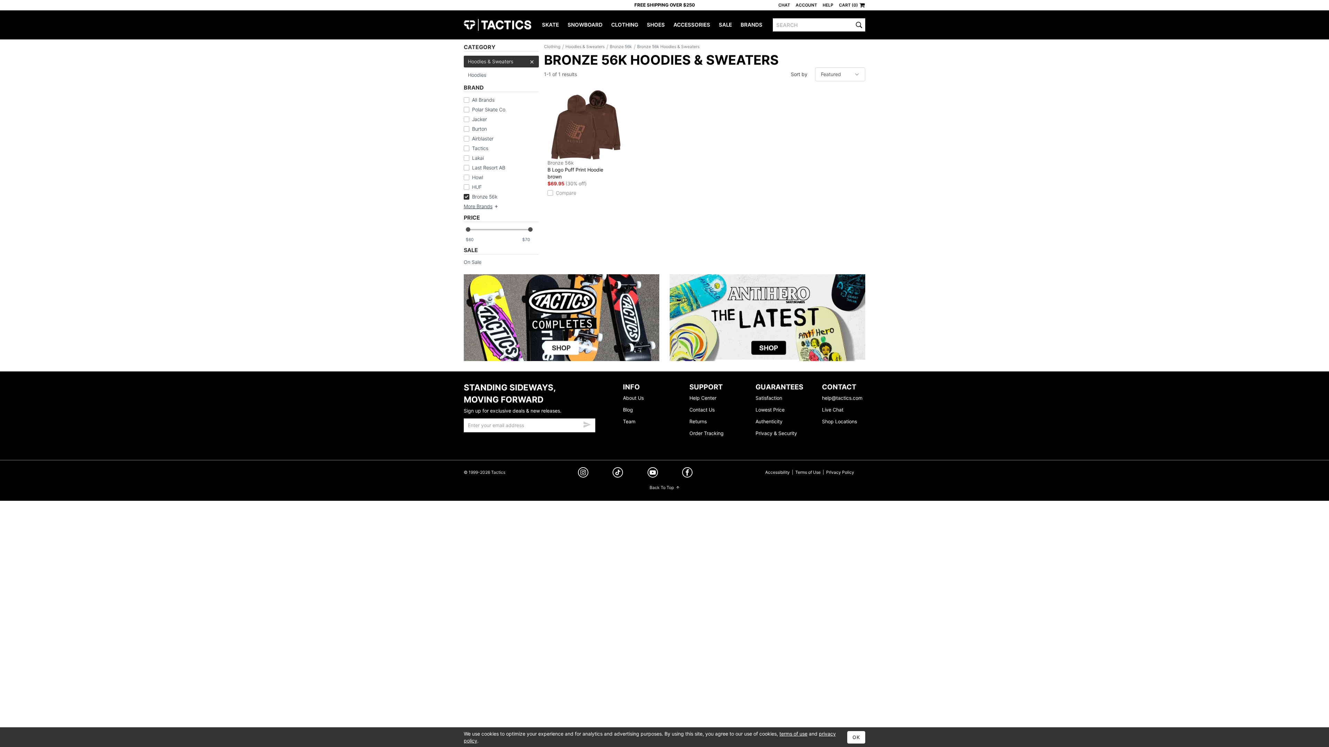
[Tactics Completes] (561, 317)
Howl (477, 177)
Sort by (799, 74)
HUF (477, 187)
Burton (479, 129)
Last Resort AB (488, 167)
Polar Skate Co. (489, 109)
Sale (725, 24)
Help (828, 5)
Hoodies (477, 75)
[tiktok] (618, 473)
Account (806, 5)
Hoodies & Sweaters (490, 61)
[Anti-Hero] (767, 317)
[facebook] (687, 473)
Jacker (479, 119)
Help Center (702, 398)
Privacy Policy (840, 472)
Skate (550, 24)
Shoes (656, 24)
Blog (628, 410)
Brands (751, 24)
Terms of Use (808, 472)
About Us (633, 398)
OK (856, 737)
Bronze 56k (484, 197)
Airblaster (483, 138)
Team (629, 421)
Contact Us (702, 410)
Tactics (497, 24)
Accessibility (777, 472)
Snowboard (585, 24)
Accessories (691, 24)
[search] (859, 25)
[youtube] (653, 473)
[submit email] (587, 423)
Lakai (478, 158)
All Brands (483, 100)
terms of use (793, 734)
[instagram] (583, 473)
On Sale (472, 262)
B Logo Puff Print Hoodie (575, 169)
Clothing (624, 24)
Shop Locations (839, 421)
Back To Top (662, 487)
